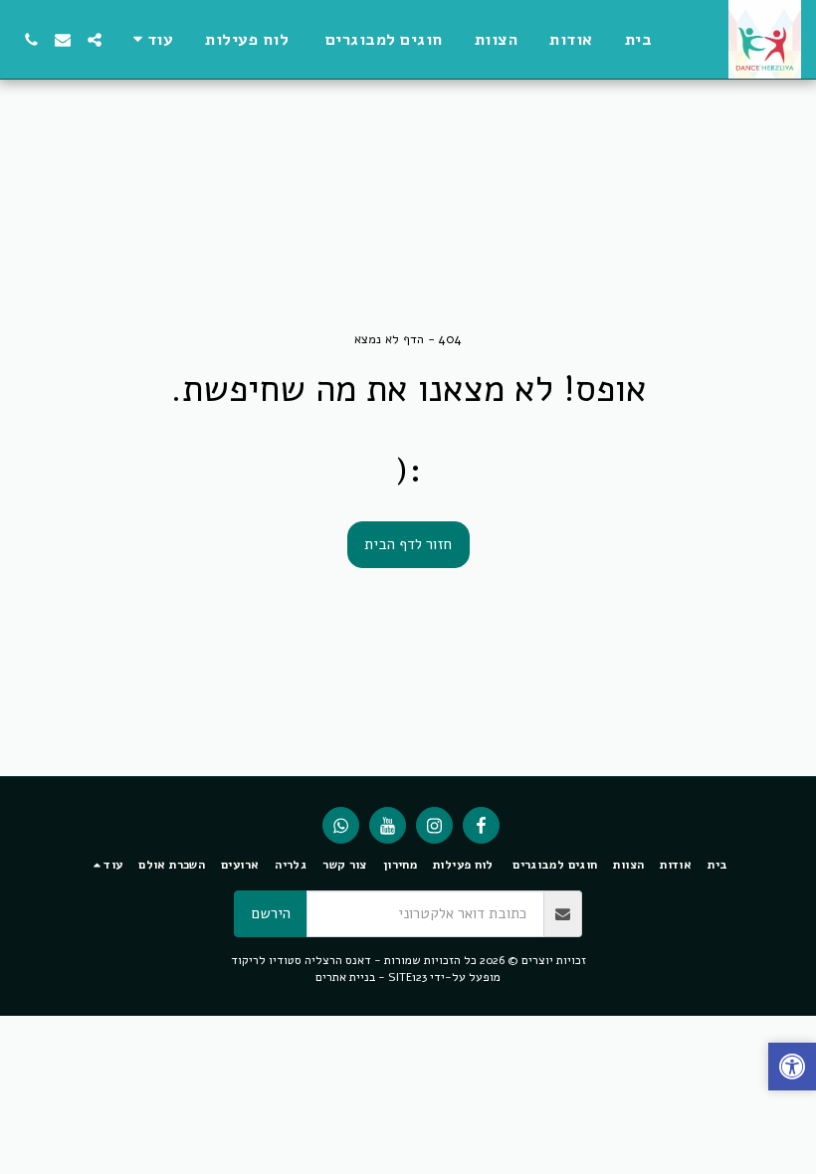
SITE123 (407, 977)
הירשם (271, 913)
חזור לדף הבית (408, 544)
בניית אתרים (345, 977)
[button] (94, 40)
